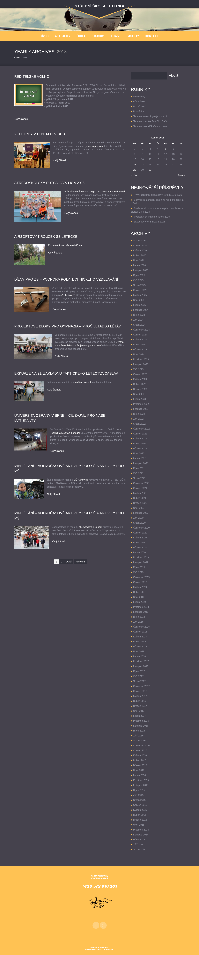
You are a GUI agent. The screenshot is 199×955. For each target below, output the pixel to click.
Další (69, 561)
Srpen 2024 (139, 324)
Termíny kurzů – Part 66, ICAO (150, 121)
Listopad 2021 (140, 463)
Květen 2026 (140, 250)
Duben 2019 (139, 592)
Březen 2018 (140, 646)
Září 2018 (138, 621)
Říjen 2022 (139, 413)
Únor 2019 (138, 597)
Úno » (181, 175)
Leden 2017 (139, 715)
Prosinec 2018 (141, 607)
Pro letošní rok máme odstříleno (65, 245)
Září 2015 (138, 795)
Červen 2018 (140, 631)
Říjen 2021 (139, 468)
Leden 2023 (139, 399)
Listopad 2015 (140, 785)
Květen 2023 (140, 379)
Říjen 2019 (139, 567)
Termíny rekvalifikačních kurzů (150, 126)
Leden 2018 (139, 656)
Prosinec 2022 (141, 404)
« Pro (134, 175)
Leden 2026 (139, 265)
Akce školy (139, 96)
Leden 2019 (139, 602)
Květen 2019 (140, 587)
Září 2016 (138, 735)
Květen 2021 (140, 493)
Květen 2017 (140, 696)
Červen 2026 (140, 245)
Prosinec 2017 (141, 661)
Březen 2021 (140, 503)
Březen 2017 (140, 706)
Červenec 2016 (141, 745)
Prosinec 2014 (141, 829)
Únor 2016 (138, 770)
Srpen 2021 (139, 478)
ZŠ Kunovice (68, 295)
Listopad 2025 (140, 270)
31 (150, 169)
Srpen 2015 (139, 800)
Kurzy (115, 36)
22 (134, 164)
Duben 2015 (139, 814)
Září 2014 (138, 844)
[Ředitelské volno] (28, 95)
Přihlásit (94, 947)
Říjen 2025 (139, 275)
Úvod (45, 36)
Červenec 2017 (141, 686)
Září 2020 (138, 517)
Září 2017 (138, 676)
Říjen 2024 (139, 314)
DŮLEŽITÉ (139, 101)
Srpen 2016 (139, 740)
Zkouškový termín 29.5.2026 (149, 221)
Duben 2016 (139, 760)
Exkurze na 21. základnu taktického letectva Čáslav (66, 373)
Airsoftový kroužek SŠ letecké (46, 236)
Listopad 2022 (140, 409)
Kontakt (151, 36)
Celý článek (21, 119)
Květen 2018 (140, 636)
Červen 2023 (140, 374)
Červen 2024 (140, 334)
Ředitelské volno (31, 76)
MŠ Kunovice (81, 479)
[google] (103, 925)
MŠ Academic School (90, 527)
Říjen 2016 (139, 730)
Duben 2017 (139, 701)
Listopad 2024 (140, 310)
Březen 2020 (140, 547)
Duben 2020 (139, 542)
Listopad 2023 (140, 364)
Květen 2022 (140, 438)
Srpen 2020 (139, 522)
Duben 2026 (139, 255)
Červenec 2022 (141, 428)
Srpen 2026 (139, 240)
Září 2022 (138, 418)
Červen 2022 (140, 433)
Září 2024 (138, 319)
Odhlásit (104, 947)
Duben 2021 (139, 498)
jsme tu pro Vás (94, 146)
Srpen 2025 (139, 285)
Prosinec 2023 (141, 359)
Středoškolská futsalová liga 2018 (49, 183)
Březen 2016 (140, 765)
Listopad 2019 (140, 562)
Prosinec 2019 (141, 557)
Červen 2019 (140, 582)
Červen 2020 (140, 532)
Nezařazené (139, 106)
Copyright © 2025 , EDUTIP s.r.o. (99, 949)
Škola (81, 36)
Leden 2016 (139, 775)
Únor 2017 (138, 711)
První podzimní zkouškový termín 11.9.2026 (158, 195)
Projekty (132, 36)
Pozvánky (138, 111)
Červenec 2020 (141, 527)
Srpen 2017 (139, 681)
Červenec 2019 (141, 577)
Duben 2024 (139, 344)
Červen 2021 (140, 488)
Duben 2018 (139, 641)
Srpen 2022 (139, 423)
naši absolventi (83, 382)
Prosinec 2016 (141, 720)
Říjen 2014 (139, 839)
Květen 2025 (140, 295)
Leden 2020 (139, 552)
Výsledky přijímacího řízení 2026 (152, 216)
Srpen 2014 (139, 849)
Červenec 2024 (141, 329)
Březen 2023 (140, 389)
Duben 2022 (139, 443)
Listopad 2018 (140, 612)
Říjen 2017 (139, 671)
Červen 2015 (140, 805)
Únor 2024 (138, 354)
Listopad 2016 (140, 725)
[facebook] (96, 925)
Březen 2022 (140, 448)
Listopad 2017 (140, 666)
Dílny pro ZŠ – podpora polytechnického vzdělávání (66, 279)
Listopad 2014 (140, 834)
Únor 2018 (138, 651)
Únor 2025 (138, 300)
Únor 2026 (138, 260)
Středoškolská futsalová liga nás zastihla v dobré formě (94, 191)
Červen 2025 (140, 290)
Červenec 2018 (141, 626)
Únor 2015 (138, 824)
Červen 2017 (140, 691)
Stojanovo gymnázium (89, 345)
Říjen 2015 (139, 790)
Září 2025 (138, 280)
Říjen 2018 (139, 616)
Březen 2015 (140, 819)
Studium (98, 36)
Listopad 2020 (140, 512)
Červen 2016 (140, 750)
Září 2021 (138, 473)
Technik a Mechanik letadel (65, 433)
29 (134, 169)
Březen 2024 (140, 349)
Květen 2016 (140, 755)
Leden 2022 (139, 458)
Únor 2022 (138, 453)
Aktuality (62, 36)
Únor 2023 (138, 394)
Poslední (80, 561)
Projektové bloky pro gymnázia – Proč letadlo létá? (67, 326)
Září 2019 (138, 572)
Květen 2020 (140, 537)
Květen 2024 (140, 339)
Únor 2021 (138, 508)
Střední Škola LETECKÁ (99, 6)
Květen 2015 (140, 810)
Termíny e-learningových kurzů (150, 116)
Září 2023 (138, 369)
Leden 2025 (139, 305)
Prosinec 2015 (141, 780)
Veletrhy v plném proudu (39, 134)
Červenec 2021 (141, 483)
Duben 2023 (139, 384)
